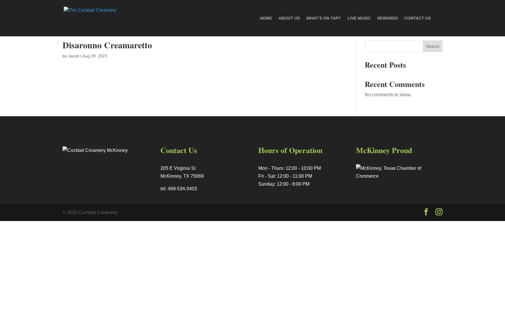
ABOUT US (289, 18)
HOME (266, 18)
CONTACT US (417, 18)
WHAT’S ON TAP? (323, 18)
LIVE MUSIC (359, 18)
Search (432, 46)
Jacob (73, 56)
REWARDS (387, 18)
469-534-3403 (182, 188)
